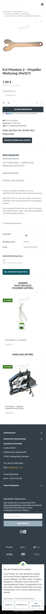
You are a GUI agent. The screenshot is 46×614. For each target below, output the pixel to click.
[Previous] (36, 292)
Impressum (8, 598)
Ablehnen (9, 605)
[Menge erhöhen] (41, 103)
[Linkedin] (24, 532)
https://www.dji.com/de (12, 263)
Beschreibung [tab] (11, 155)
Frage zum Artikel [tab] (13, 180)
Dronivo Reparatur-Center (17, 140)
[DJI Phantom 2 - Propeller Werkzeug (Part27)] (23, 44)
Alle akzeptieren (35, 605)
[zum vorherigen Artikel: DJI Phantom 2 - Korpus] (36, 21)
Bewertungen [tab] (11, 173)
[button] (23, 433)
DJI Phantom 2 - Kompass (15, 340)
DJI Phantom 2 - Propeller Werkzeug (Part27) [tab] (18, 164)
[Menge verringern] (31, 103)
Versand (17, 85)
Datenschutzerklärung (24, 598)
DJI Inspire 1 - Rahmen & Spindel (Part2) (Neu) (14, 407)
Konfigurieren (22, 605)
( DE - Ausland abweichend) (15, 126)
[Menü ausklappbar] (42, 4)
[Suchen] (38, 4)
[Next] (42, 292)
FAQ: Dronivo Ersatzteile (16, 272)
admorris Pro (27, 611)
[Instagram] (21, 532)
